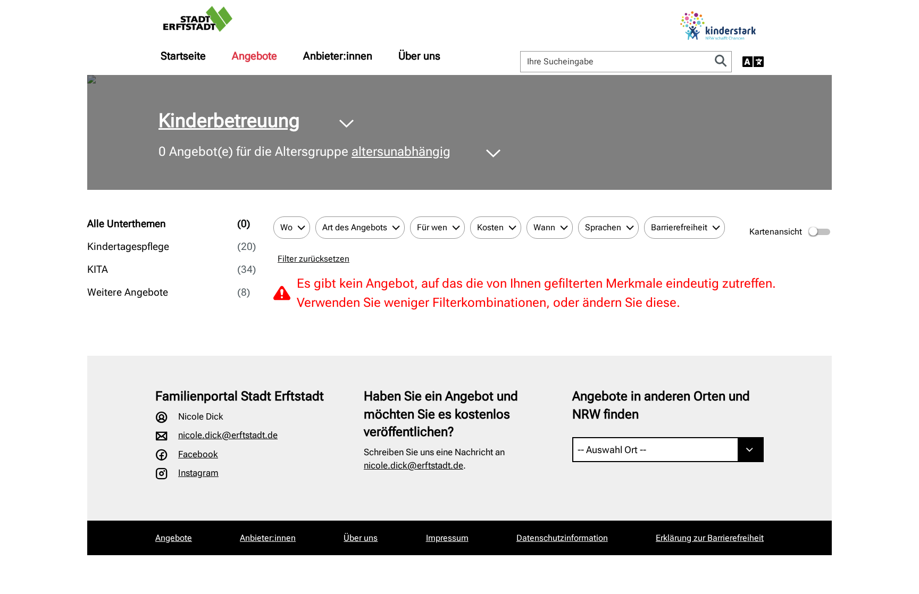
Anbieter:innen (337, 55)
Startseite (183, 55)
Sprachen (603, 227)
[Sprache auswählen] (753, 61)
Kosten (490, 227)
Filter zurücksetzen (313, 259)
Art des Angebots (354, 227)
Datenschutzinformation (562, 538)
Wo (286, 227)
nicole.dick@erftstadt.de (228, 435)
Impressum (447, 538)
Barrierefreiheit (679, 227)
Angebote (254, 55)
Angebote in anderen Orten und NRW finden (661, 405)
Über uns (419, 55)
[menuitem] (183, 56)
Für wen (432, 227)
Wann (544, 227)
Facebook (198, 454)
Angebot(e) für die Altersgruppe (304, 151)
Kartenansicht (775, 232)
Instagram (198, 472)
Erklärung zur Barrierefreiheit (710, 538)
